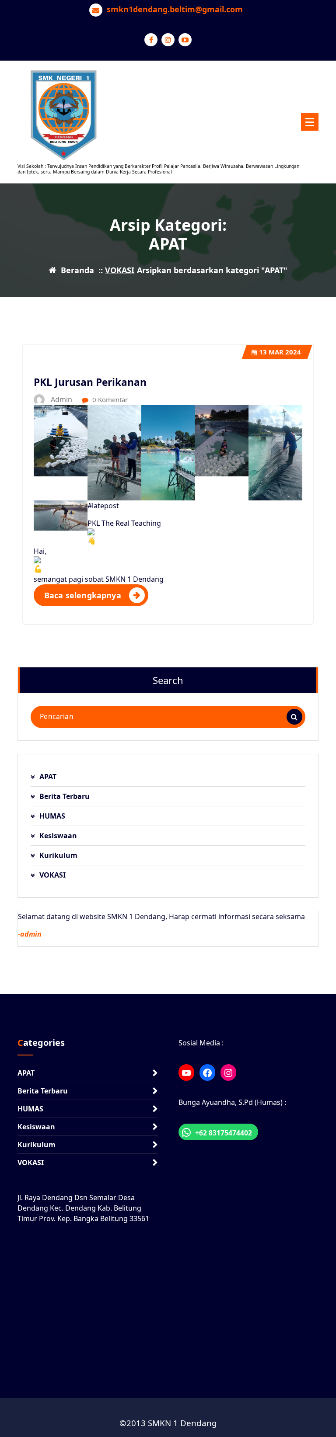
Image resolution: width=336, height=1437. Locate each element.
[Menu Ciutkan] (309, 122)
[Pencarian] (294, 717)
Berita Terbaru (64, 796)
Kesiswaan (58, 835)
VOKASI (119, 270)
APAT (47, 776)
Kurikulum (58, 855)
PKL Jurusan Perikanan (90, 382)
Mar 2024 (280, 351)
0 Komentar (109, 399)
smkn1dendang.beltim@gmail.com (175, 9)
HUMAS (52, 816)
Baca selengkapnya (82, 595)
